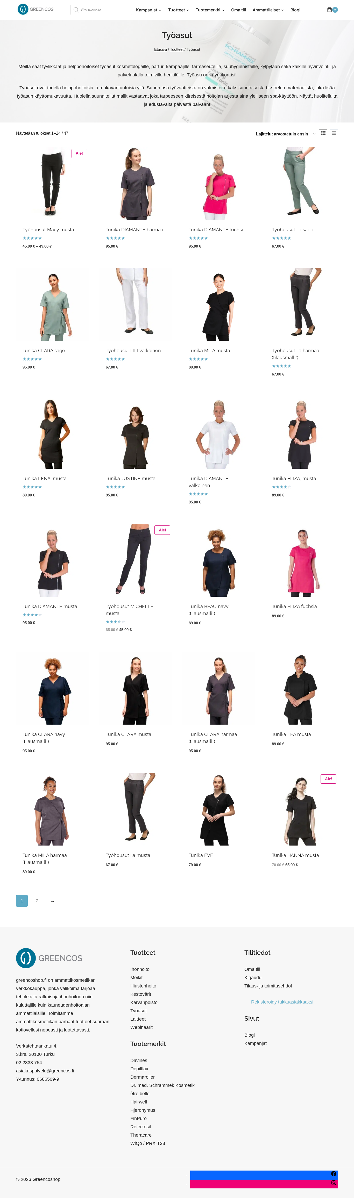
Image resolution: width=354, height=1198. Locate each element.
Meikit (136, 977)
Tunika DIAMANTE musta (50, 606)
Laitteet (138, 1019)
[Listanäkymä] (334, 133)
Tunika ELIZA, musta (294, 478)
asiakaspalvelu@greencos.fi (45, 1070)
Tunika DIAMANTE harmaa (134, 229)
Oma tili (238, 9)
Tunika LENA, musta (45, 478)
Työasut (138, 1010)
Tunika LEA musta (291, 734)
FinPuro (138, 1118)
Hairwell (138, 1102)
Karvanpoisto (144, 1002)
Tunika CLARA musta (128, 734)
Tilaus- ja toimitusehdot (268, 985)
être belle (140, 1093)
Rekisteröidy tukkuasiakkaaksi (282, 1002)
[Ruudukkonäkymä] (323, 133)
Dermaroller (142, 1077)
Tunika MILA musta (209, 350)
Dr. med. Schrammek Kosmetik (162, 1085)
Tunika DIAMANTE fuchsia (217, 229)
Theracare (141, 1135)
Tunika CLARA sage (44, 350)
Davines (138, 1060)
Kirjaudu (252, 977)
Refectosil (140, 1126)
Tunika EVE (201, 855)
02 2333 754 (29, 1062)
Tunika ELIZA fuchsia (294, 606)
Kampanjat (255, 1043)
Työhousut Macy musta (48, 229)
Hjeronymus (142, 1110)
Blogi (295, 9)
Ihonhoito (140, 969)
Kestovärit (140, 994)
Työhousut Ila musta (128, 855)
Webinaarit (141, 1027)
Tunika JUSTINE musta (130, 478)
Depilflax (139, 1068)
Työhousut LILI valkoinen (133, 350)
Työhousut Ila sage (292, 229)
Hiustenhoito (143, 985)
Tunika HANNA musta (295, 855)
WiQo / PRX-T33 (147, 1143)
